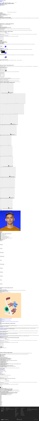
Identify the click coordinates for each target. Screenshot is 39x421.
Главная (3, 2)
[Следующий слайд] (1, 288)
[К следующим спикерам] (1, 209)
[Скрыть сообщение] (0, 347)
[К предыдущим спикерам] (0, 209)
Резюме (0, 1)
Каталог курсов (6, 2)
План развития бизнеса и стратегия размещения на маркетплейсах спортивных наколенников (9, 321)
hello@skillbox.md (3, 409)
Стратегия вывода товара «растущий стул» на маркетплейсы (6, 318)
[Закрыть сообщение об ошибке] (17, 342)
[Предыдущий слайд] (0, 288)
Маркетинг (10, 2)
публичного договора (6, 35)
